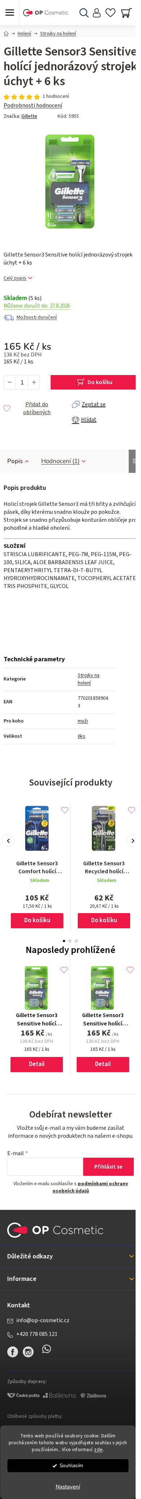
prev (8, 840)
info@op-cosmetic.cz (42, 1320)
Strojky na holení (88, 679)
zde (98, 1449)
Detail (36, 1064)
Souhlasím (71, 1465)
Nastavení (68, 1486)
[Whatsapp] (46, 1352)
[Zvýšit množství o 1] (33, 382)
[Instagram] (28, 1351)
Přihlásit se (108, 1167)
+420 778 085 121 (36, 1334)
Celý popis (15, 278)
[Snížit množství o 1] (10, 382)
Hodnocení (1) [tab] (60, 461)
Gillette (29, 116)
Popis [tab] (15, 461)
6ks (81, 736)
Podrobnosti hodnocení (33, 105)
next (133, 840)
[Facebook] (12, 1351)
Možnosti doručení (37, 317)
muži (83, 721)
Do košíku (99, 382)
